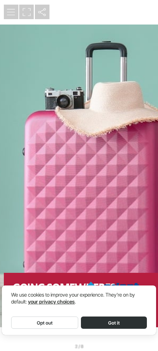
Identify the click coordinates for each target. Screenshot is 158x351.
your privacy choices (51, 302)
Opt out (45, 323)
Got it (114, 323)
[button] (11, 12)
